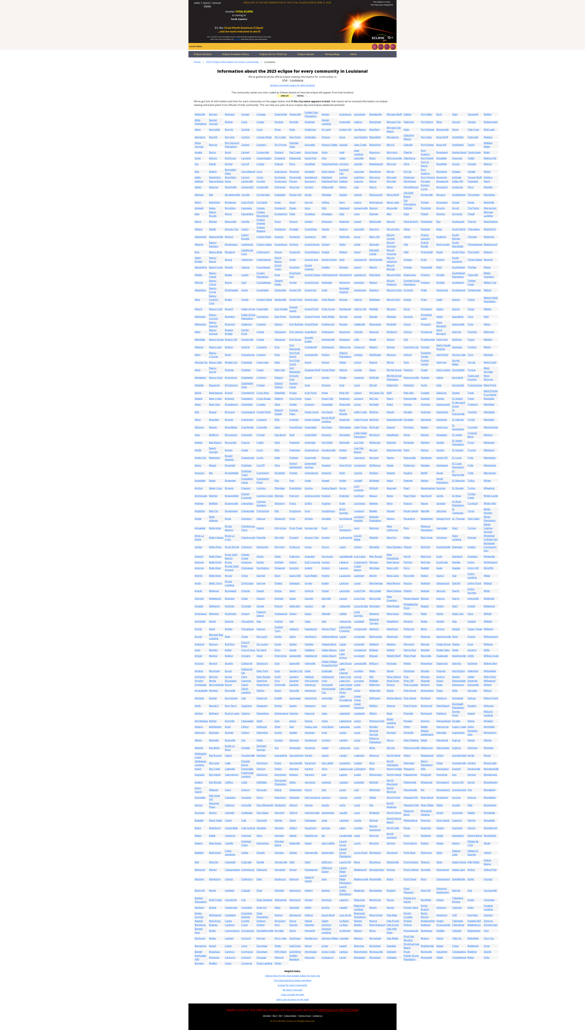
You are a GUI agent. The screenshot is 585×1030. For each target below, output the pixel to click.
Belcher (213, 495)
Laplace (343, 782)
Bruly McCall (232, 547)
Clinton (245, 732)
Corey (260, 177)
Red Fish (425, 547)
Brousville (230, 442)
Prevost (425, 282)
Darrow (261, 583)
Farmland (280, 869)
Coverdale (262, 309)
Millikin (373, 705)
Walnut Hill (490, 158)
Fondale (293, 229)
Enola (278, 644)
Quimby (425, 398)
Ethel (277, 726)
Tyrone (471, 528)
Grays (308, 398)
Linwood (359, 377)
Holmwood (328, 347)
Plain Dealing (411, 740)
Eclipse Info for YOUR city (273, 54)
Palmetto (409, 385)
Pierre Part (410, 650)
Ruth (439, 267)
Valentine (472, 671)
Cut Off (261, 465)
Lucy (356, 747)
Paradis (408, 412)
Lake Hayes (345, 684)
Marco (373, 187)
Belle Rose (215, 575)
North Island (394, 774)
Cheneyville (247, 511)
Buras (228, 671)
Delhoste (262, 726)
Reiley (424, 621)
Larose (343, 797)
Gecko (292, 721)
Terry (470, 187)
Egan (277, 427)
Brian (228, 354)
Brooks (229, 419)
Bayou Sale (215, 362)
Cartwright (247, 187)
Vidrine (471, 820)
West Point (490, 385)
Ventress (472, 747)
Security (440, 591)
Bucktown (230, 613)
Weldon (488, 339)
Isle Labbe (327, 763)
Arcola (198, 636)
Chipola (245, 591)
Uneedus (472, 556)
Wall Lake (489, 129)
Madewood (360, 869)
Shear (439, 690)
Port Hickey (427, 144)
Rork (439, 114)
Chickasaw (247, 568)
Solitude (456, 177)
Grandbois (311, 332)
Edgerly (279, 398)
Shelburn (441, 698)
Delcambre (263, 713)
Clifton (245, 726)
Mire (372, 769)
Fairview (279, 835)
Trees (470, 398)
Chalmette (247, 377)
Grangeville (311, 354)
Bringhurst (231, 385)
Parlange (409, 442)
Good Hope (311, 152)
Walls (487, 152)
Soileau (456, 171)
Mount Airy (393, 229)
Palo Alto (409, 392)
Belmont (214, 613)
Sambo (440, 398)
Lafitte (343, 613)
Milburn (373, 663)
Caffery (229, 782)
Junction (344, 164)
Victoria (471, 797)
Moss (390, 187)
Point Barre (410, 843)
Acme (198, 158)
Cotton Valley (264, 244)
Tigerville (472, 275)
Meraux (373, 562)
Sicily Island (442, 820)
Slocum (456, 122)
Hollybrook (328, 324)
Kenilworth (345, 275)
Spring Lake (459, 354)
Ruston (440, 259)
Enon (277, 650)
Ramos (425, 450)
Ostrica (408, 332)
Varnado (472, 690)
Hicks (325, 152)
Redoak (425, 591)
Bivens (213, 812)
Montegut (375, 852)
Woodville (489, 820)
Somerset (457, 187)
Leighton (359, 177)
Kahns (342, 187)
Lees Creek (360, 144)
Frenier (293, 473)
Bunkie (229, 663)
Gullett (308, 568)
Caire (228, 790)
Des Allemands (265, 805)
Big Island (214, 774)
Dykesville (280, 290)
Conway (261, 114)
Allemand (200, 316)
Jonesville (344, 122)
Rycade (440, 275)
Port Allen (426, 114)
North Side (393, 828)
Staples (456, 568)
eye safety (237, 39)
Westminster (491, 427)
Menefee (374, 547)
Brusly (228, 575)
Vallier (471, 676)
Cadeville (230, 769)
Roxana (440, 214)
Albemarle (200, 236)
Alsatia (198, 398)
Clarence (246, 680)
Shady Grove (443, 644)
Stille (454, 690)
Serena (440, 629)
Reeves (425, 598)
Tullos (471, 480)
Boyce (228, 282)
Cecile (244, 290)
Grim (307, 511)
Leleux (357, 202)
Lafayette (344, 606)
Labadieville (346, 556)
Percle (407, 556)
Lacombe (344, 591)
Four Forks (295, 398)
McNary (373, 473)
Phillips (408, 613)
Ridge (424, 740)
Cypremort (263, 473)
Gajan (292, 598)
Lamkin (343, 740)
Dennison (262, 763)
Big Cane (214, 763)
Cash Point (247, 202)
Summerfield (459, 755)
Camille (229, 843)
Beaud (212, 412)
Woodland (489, 790)
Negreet (391, 488)
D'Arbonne (263, 511)
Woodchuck (490, 774)
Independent (329, 644)
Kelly (342, 259)
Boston (229, 236)
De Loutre (262, 644)
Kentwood (345, 309)
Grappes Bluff (313, 370)
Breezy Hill (231, 339)
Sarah (439, 473)
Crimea (261, 385)
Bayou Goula (216, 339)
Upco (470, 613)
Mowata (391, 316)
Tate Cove (473, 129)
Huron (325, 547)
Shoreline (441, 774)
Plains (407, 755)
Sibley (439, 805)
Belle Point (215, 562)
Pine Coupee (411, 684)
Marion (373, 208)
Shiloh (439, 755)
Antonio (199, 568)
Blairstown (215, 843)
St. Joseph (457, 450)
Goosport (310, 181)
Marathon (375, 171)
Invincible (327, 698)
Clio (243, 740)
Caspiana (246, 208)
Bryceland (230, 591)
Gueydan (310, 556)
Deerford (262, 680)
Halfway (309, 676)
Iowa (324, 713)
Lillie (356, 339)
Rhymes (425, 676)
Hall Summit (311, 680)
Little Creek (360, 412)
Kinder (343, 377)
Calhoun (229, 805)
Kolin (342, 473)
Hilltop (325, 202)
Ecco (277, 347)
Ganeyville (295, 655)
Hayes (308, 843)
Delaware (262, 705)
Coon (260, 129)
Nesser (391, 511)
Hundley (326, 518)
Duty (277, 275)
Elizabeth (280, 473)
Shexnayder (443, 747)
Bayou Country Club (213, 299)
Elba (277, 450)
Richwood (426, 713)
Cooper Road (264, 137)
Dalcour (261, 518)
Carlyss (245, 144)
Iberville (326, 598)
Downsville (281, 114)
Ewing (278, 790)
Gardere (294, 676)
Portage (425, 181)
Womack (488, 747)
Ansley (198, 547)
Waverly (488, 259)
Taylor (471, 144)
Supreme (457, 828)
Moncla (373, 820)
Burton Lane (232, 713)
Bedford (213, 435)
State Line (457, 613)
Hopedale (327, 404)
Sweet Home (459, 862)
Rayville (425, 511)
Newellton (392, 621)
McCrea (373, 398)
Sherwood (442, 740)
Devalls (261, 852)
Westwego (490, 457)
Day (259, 621)
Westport (489, 450)
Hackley (309, 644)
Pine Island (410, 698)
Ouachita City (411, 347)
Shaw (439, 684)
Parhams (409, 427)
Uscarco (472, 650)
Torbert (472, 347)
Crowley (261, 404)
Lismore (358, 398)
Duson (278, 252)
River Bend (427, 797)
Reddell (425, 568)
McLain (373, 450)
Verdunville (473, 769)
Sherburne (442, 726)
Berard (213, 663)
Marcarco (374, 177)
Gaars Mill (295, 575)
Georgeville (295, 763)
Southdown (458, 267)
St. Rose (456, 495)
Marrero (374, 229)
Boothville (230, 187)
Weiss (487, 324)
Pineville (408, 713)
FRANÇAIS (206, 3)
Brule (228, 518)
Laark (342, 547)
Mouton (391, 309)
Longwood (360, 650)
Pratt (424, 259)
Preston (425, 275)
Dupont (279, 236)
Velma (470, 721)
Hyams (325, 575)
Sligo (455, 114)
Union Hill (473, 568)
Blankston (215, 879)
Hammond (311, 698)
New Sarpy (393, 613)
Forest (293, 282)
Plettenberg (410, 820)
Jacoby (325, 805)
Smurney (457, 158)
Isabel (325, 747)
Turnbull (472, 503)
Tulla (470, 465)
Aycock (198, 805)
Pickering (409, 629)
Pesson (408, 583)
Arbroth (199, 598)
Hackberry (311, 636)
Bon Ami (229, 137)
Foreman (294, 267)
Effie (277, 419)
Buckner (229, 606)
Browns (229, 488)
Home (207, 6)
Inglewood (328, 676)
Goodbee (310, 164)
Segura (440, 598)
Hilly (324, 208)
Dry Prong (280, 144)
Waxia (487, 267)
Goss (307, 208)
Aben (198, 129)
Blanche (213, 862)
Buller (228, 650)
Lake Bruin (345, 663)
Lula (356, 790)
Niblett (391, 650)
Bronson (230, 412)
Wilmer (488, 684)
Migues (373, 655)
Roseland (441, 171)
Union (470, 562)
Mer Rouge (375, 556)
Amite (198, 450)
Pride (424, 290)
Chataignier (248, 457)
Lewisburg (360, 275)
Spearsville (458, 324)
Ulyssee (471, 537)
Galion (293, 613)
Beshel (213, 698)
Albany (198, 229)
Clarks (244, 684)
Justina (343, 177)
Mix (371, 805)
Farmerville (281, 862)
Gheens (293, 774)
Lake (342, 650)
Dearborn (262, 663)
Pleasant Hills (411, 805)
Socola (455, 164)
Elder (277, 457)
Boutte (229, 267)
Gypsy (308, 613)
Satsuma (441, 511)
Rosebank (442, 152)
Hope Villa (327, 398)
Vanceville (473, 684)
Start (455, 606)
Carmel (245, 152)
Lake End (344, 680)
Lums (357, 805)
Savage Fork (443, 518)
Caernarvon (231, 774)
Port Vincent (428, 177)
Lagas (342, 644)
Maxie (372, 339)
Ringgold (426, 774)
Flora (292, 164)
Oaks (406, 129)
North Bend (393, 755)
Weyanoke (490, 473)
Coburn (245, 790)
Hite (324, 236)
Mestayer (374, 606)
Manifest (374, 129)
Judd (341, 152)
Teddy (470, 158)
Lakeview (344, 726)
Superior (457, 820)
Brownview (231, 511)
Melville (373, 537)
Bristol (228, 392)
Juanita (343, 144)
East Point (280, 316)
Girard (292, 869)
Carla (244, 122)
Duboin (279, 164)
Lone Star (359, 598)
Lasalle (343, 812)
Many (372, 158)
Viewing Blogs (332, 54)
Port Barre (427, 122)
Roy (438, 221)
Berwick (213, 690)
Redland (425, 583)
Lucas (357, 732)
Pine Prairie (410, 705)
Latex (342, 828)
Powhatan (426, 221)
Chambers (247, 398)
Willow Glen (490, 663)
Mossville (392, 208)
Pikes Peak (410, 655)
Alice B (198, 309)
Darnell (261, 575)
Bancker (199, 879)
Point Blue (409, 852)
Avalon (198, 782)
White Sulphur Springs (488, 528)
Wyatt (487, 843)
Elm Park (280, 547)
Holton (326, 354)
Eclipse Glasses (306, 54)
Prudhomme (428, 339)
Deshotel (262, 820)
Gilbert (293, 828)
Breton (229, 347)
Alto (197, 412)
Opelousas (410, 275)
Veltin (470, 726)
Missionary (375, 774)
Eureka (279, 740)
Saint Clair (442, 339)
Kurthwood (345, 518)
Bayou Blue (215, 252)
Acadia (198, 152)
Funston (294, 568)
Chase (244, 450)
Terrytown (473, 194)
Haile (307, 671)
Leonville (359, 229)
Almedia (199, 385)
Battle (212, 229)
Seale (439, 568)
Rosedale (441, 158)
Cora (259, 171)
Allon (197, 354)
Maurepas (375, 324)
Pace (406, 362)
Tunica (471, 488)
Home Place (328, 370)
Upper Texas (474, 629)
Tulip (470, 457)
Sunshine (457, 812)
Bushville (230, 740)
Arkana (199, 671)
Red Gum (426, 556)
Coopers (261, 144)
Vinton (471, 869)
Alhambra (200, 290)
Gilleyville (294, 843)
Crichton (261, 377)
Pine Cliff (409, 680)
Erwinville (280, 684)
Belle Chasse (216, 537)
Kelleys (343, 252)
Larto (342, 805)
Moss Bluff (393, 194)
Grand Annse (312, 244)
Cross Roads (264, 398)
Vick (469, 790)
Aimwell (199, 208)
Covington (262, 316)
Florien (293, 181)
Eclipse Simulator (203, 54)
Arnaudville (201, 690)
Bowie (228, 275)
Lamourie (344, 747)
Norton (391, 843)
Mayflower (375, 354)
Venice (471, 740)
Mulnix (390, 339)
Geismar (294, 740)
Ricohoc (425, 721)
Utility (470, 655)
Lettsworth (360, 259)
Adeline (199, 181)
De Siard (261, 650)
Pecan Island (411, 511)
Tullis (470, 473)
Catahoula (247, 244)
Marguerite (375, 194)
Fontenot (294, 236)
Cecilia (244, 299)
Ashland (199, 698)
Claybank (246, 705)
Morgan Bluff (394, 114)
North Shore (394, 812)
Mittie (372, 797)
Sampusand (443, 404)
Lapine (343, 774)
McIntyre (374, 435)
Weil (486, 316)
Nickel (390, 671)
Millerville (374, 690)
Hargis (308, 755)
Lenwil (357, 221)
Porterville (427, 194)
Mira (372, 763)
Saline (439, 377)
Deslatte (261, 828)
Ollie (406, 252)
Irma (324, 732)
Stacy (455, 528)
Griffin (308, 503)
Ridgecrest (427, 747)
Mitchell (373, 782)
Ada (197, 171)
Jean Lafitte (328, 843)
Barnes (213, 114)
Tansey (471, 122)
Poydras (425, 229)
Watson (488, 252)
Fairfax (278, 820)
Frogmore (295, 511)
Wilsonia (488, 705)
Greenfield (310, 435)
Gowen (309, 221)
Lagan (342, 636)
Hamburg (310, 684)
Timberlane (474, 290)
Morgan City (394, 122)
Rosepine (441, 177)
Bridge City (231, 362)
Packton (408, 370)
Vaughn (471, 705)
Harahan (310, 732)
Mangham (375, 122)
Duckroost (281, 181)
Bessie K (214, 705)
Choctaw (246, 606)
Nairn (390, 398)
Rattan (424, 480)
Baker (198, 835)
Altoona (199, 427)
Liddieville (359, 324)
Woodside (489, 812)
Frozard (293, 537)
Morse (390, 171)
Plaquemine (410, 774)
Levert (357, 267)
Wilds (487, 591)
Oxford (407, 354)
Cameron (230, 835)
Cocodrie (246, 797)
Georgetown (296, 755)
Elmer (278, 556)
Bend (212, 629)
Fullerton (294, 556)
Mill (371, 676)
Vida (469, 805)
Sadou (439, 309)
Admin (353, 54)
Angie (198, 518)
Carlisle (245, 129)
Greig (308, 480)
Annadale (200, 528)
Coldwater (247, 812)
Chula (244, 636)
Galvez (293, 644)
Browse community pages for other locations (292, 85)
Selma (439, 613)
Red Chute (427, 537)
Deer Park (262, 671)
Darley (260, 562)
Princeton (426, 309)
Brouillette (231, 427)
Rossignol (442, 187)
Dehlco (260, 690)
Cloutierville (248, 755)
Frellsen (293, 457)
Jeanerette (328, 852)
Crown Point (264, 412)
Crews (260, 370)
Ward (487, 181)
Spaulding (457, 316)
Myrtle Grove (394, 370)
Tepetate (472, 181)
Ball (197, 862)
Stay (454, 621)
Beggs (212, 465)
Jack (324, 790)
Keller (342, 244)
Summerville (459, 763)
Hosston (326, 435)
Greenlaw (310, 442)
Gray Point (311, 392)
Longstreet (360, 629)
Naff (389, 392)
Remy (424, 629)
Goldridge (310, 137)
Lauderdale (345, 835)
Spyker (456, 392)
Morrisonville (394, 158)
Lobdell (358, 480)
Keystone (344, 332)
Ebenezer (280, 339)
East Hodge (281, 309)
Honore (326, 385)
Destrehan (263, 843)
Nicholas (392, 663)
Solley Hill (457, 181)
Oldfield (408, 208)
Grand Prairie (312, 316)
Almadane (200, 377)
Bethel (212, 721)
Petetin (408, 591)
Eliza (277, 465)
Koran (342, 488)
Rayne (424, 503)
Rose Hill (441, 144)
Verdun (471, 763)
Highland (327, 177)
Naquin (391, 427)
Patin (407, 450)
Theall (471, 214)
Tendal (471, 171)
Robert (425, 843)
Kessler (343, 324)
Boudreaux (231, 244)
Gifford (293, 812)
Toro (470, 354)
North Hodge (394, 769)
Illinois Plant (329, 629)
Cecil (243, 282)
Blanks (213, 869)
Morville (391, 181)
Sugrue (456, 740)
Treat (470, 392)
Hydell (325, 583)
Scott (439, 556)
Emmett (279, 598)
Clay (243, 698)
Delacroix (262, 698)
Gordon (309, 187)
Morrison (392, 152)
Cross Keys (263, 392)
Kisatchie (344, 419)
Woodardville (491, 769)
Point (407, 835)
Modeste (374, 812)
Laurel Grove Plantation (345, 852)
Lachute (343, 583)
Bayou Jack (215, 347)
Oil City (407, 171)
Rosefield (441, 164)
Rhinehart (426, 663)
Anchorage (201, 495)
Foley (292, 214)
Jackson (326, 797)
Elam (277, 442)
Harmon (309, 774)
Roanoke (426, 828)
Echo (277, 354)
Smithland (457, 144)
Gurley (308, 583)
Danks (260, 528)
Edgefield (280, 392)
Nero (390, 503)
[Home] (375, 46)
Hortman (327, 427)
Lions (357, 385)
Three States (474, 259)
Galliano (294, 629)
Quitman (426, 412)
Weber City (490, 282)
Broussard (231, 435)
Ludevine (359, 755)
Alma (197, 370)
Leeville (358, 164)
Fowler (293, 404)
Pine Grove (410, 690)
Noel (389, 713)
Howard (326, 465)
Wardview (489, 194)
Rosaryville (442, 129)
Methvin (374, 629)
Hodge (325, 252)
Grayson (309, 404)
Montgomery (376, 869)
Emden (278, 583)
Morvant (392, 177)
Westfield (489, 404)
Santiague (442, 465)
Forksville (294, 316)
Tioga (470, 309)
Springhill (457, 377)
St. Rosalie (458, 488)
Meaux (373, 495)
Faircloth (279, 812)
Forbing (293, 244)
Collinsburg (247, 869)
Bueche (229, 621)
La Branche (345, 537)
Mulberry (392, 332)
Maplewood (376, 164)
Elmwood (280, 568)
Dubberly (280, 158)
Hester (325, 114)
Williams (488, 629)
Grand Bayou (312, 252)
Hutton (326, 568)
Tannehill (472, 114)
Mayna (373, 362)
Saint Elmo (442, 354)
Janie (324, 820)
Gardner (294, 680)
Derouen (262, 790)
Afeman (199, 194)
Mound (391, 221)
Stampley (457, 547)
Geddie (293, 732)
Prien (424, 299)
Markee (373, 214)
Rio (422, 790)
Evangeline (281, 755)
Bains (198, 828)
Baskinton (215, 177)
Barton (213, 158)
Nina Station (394, 676)
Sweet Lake (458, 869)
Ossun (407, 324)
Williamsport (491, 636)
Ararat (198, 591)
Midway (373, 650)
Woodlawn (490, 797)
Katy (341, 214)
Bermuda (214, 671)
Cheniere (246, 518)
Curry (260, 450)
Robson (425, 862)
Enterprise (281, 655)
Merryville (375, 598)
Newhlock (392, 629)
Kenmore (344, 282)
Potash (425, 202)
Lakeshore (345, 721)
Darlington (263, 568)
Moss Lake (393, 202)
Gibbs (292, 782)
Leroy (357, 236)
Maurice (374, 332)
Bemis (212, 621)
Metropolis (375, 636)
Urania (471, 636)
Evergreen (280, 774)
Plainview (409, 763)
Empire (279, 606)
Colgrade (246, 862)
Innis (324, 680)
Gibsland (294, 797)
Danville (261, 537)
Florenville (295, 177)
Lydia (357, 835)
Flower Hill (295, 194)
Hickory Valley (330, 144)
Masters (374, 290)
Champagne (248, 412)
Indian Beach (329, 655)
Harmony (310, 782)
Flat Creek (295, 152)
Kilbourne (345, 347)
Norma (391, 747)
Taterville (472, 137)
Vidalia (471, 812)
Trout (470, 442)
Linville (358, 370)
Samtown (441, 419)
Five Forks (295, 137)
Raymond (426, 495)
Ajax (197, 214)
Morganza (393, 137)
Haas (307, 621)
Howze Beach (329, 488)
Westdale (489, 398)
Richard (425, 684)
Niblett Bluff (394, 655)
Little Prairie (361, 419)
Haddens (310, 650)
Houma (326, 457)
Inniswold (327, 684)
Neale (390, 465)
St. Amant (457, 398)
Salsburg (441, 392)
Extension (280, 797)
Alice (197, 299)
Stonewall (457, 698)
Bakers (199, 843)
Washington (491, 221)
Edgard (279, 377)
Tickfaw (471, 267)
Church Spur (248, 650)
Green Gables (312, 419)
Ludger (358, 763)
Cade (227, 763)
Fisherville (295, 114)
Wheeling (489, 488)
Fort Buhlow (296, 324)
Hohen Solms (329, 259)
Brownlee (230, 480)
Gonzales (310, 144)
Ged (291, 726)
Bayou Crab (215, 309)
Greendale (310, 427)
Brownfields (231, 473)
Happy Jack (311, 726)
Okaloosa (409, 177)
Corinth (261, 181)
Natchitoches (394, 450)
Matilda (373, 309)
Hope (325, 392)
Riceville (425, 680)
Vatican (471, 698)
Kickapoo (344, 339)
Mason (373, 282)
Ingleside (327, 671)
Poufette (426, 208)
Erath (278, 676)
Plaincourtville (412, 747)
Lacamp (343, 568)
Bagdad (199, 820)
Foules (293, 392)
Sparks (456, 299)
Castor (245, 229)
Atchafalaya (201, 721)
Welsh (487, 347)
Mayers (373, 347)
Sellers (440, 606)
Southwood (458, 290)
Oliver (407, 229)
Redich (424, 575)
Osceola (408, 316)
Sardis (439, 495)
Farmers (279, 852)
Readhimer (427, 518)
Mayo (372, 370)
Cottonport (263, 252)
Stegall (456, 629)
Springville (458, 385)
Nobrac (391, 705)
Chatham (246, 465)
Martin (373, 267)
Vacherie (472, 663)
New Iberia (393, 562)
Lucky (357, 740)
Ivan (324, 774)
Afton (198, 202)
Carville (245, 194)
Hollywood (328, 332)
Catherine (246, 259)
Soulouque (458, 221)
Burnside (230, 690)
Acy (197, 164)
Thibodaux (473, 229)
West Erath (490, 362)
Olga (406, 214)
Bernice (213, 676)
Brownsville (231, 503)
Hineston (327, 221)
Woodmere (490, 805)
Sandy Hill (441, 457)
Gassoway (295, 698)
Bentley (213, 650)
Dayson (261, 629)
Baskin (213, 171)
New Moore (393, 583)
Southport (458, 282)
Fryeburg (294, 547)
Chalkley (246, 370)
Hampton (310, 705)
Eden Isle (280, 370)
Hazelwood (311, 869)
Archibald (200, 621)
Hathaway (310, 820)
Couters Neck (264, 299)
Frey (291, 480)
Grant (308, 362)
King (341, 385)
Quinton (425, 404)
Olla (406, 244)
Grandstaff (311, 347)
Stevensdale (459, 680)
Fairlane (279, 828)
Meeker (373, 503)
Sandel (440, 442)
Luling (357, 797)
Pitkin (407, 726)
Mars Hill (374, 236)
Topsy (471, 339)
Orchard (408, 290)
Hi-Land (326, 129)
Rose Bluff (442, 137)
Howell (325, 480)
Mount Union (394, 290)
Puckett (425, 347)
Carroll (245, 164)
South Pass (458, 252)
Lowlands (359, 713)
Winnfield (489, 726)
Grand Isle (310, 290)
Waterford (490, 229)
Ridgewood (427, 755)
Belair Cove (215, 488)
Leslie (357, 244)
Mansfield (374, 137)
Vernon (471, 774)
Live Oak (359, 442)
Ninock (391, 684)
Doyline (279, 122)
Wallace (488, 137)
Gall (291, 621)
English (279, 621)
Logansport (360, 562)
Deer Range (263, 676)
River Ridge (427, 805)
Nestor (391, 518)
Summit (456, 769)
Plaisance (409, 769)
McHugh (374, 427)
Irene (325, 721)
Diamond (262, 869)
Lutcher (358, 828)
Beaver (213, 427)
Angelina (200, 511)
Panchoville (410, 398)
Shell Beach (442, 705)
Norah (390, 726)
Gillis (292, 862)
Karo (342, 202)
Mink (372, 747)
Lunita (357, 820)
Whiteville (489, 556)
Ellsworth (280, 518)
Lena (357, 214)
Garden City (296, 671)
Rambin (425, 442)
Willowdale (490, 671)
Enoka (278, 636)
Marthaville (375, 259)
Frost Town (295, 528)
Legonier (359, 171)
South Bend (458, 229)
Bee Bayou (215, 442)
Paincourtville (411, 377)
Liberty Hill (360, 309)
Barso (212, 152)
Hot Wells (327, 442)
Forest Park (296, 299)
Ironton (326, 740)
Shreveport (442, 782)
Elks (277, 480)
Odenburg (409, 158)
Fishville (293, 122)
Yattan (487, 852)
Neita (390, 495)
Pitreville (408, 732)
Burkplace (230, 680)
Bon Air (229, 129)
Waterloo (489, 236)
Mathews (374, 299)
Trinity (471, 419)
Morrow (391, 164)
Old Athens (410, 181)
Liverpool (359, 457)
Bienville (214, 740)
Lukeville (359, 782)
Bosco (228, 214)
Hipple (325, 229)
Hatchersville (312, 812)
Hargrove (310, 763)
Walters (488, 177)
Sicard (439, 812)
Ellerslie (279, 495)
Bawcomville (216, 236)
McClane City (376, 392)
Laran (342, 790)
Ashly (198, 705)
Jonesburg (345, 114)
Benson (213, 644)
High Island (328, 171)
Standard (457, 556)
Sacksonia (442, 290)
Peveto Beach (411, 598)
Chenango (247, 503)
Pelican (408, 547)
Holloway (327, 282)
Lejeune (358, 181)
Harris (308, 790)
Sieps (439, 852)
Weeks (487, 309)
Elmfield (279, 562)
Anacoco (199, 473)
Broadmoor (231, 404)
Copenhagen (264, 158)
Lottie (357, 684)
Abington (200, 137)
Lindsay (358, 354)
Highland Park (330, 181)
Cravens (261, 324)
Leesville (359, 158)
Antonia (199, 562)
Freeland (294, 442)
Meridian (374, 568)
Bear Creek (215, 398)
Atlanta (199, 747)
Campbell (230, 862)
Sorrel (455, 208)
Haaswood (311, 629)
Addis (198, 177)
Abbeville (200, 114)
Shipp (439, 763)
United (471, 606)
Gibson (293, 805)
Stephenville (459, 655)
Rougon (440, 194)
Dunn (278, 221)
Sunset (456, 805)
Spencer (456, 332)
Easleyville (280, 299)
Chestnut (246, 547)
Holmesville (328, 339)
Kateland (344, 208)
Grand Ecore (312, 282)
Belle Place (215, 556)
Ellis (277, 511)
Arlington (200, 676)
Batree (213, 221)
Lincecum (359, 347)
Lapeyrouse (346, 769)
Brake (228, 299)
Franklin (294, 419)
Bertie (212, 680)
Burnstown (231, 698)
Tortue (471, 370)
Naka (390, 404)
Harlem (309, 769)
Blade (212, 835)
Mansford (375, 144)
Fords (292, 259)
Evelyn (278, 769)
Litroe (357, 404)
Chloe (244, 598)
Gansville (294, 663)
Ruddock (441, 236)
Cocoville (246, 805)
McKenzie (374, 442)
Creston (261, 354)
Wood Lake (490, 763)
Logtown (359, 575)
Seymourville (443, 636)
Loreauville (360, 663)
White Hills (490, 503)
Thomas (472, 236)
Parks (407, 435)
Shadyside (442, 655)
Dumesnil (280, 208)
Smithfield (457, 137)
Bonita (228, 164)
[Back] (393, 46)
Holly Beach (328, 299)
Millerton (374, 684)
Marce (372, 181)
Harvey (309, 805)
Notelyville (393, 862)
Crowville (262, 427)
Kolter (342, 480)
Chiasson (246, 562)
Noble (390, 690)
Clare (244, 676)
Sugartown (458, 732)
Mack (357, 862)
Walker (488, 114)
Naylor (390, 457)
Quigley (425, 392)
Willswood (489, 680)
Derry (260, 797)
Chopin (245, 613)
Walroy (488, 164)
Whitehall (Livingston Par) (490, 547)
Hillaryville (327, 187)
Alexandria (201, 267)
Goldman (310, 122)
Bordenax (230, 202)
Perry (407, 568)
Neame (391, 473)
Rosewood (442, 181)
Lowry (357, 721)
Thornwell (473, 252)
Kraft (342, 503)
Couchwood (263, 267)
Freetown (294, 450)
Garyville (294, 690)
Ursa (470, 644)
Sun (454, 774)
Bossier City (231, 229)
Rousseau (442, 202)
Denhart (261, 755)
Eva (276, 747)
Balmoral (200, 869)
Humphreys (328, 511)
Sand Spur (442, 427)
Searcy (440, 575)
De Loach (262, 636)
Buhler (229, 629)
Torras (471, 362)
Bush (228, 726)
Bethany (214, 713)
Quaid (424, 370)
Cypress (261, 488)
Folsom (293, 221)
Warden (488, 187)
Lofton (358, 547)
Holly (324, 290)
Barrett (213, 137)
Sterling (456, 663)
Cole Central (248, 828)
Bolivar (229, 122)
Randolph (426, 457)
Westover (489, 442)
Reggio (425, 606)
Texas (470, 202)
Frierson (294, 495)
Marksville (375, 221)
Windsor (488, 721)
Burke (228, 676)
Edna (277, 404)
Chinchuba (247, 583)
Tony (470, 324)
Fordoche (294, 252)
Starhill (456, 583)
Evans (278, 763)
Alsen (198, 404)
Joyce (342, 137)
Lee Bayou (360, 129)
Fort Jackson (296, 332)
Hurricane (327, 556)
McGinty (374, 419)
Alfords (199, 282)
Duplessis (280, 229)
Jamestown (328, 812)
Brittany (229, 398)
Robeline (426, 835)
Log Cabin (359, 556)
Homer (326, 377)
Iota (324, 705)
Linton (357, 362)
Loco (356, 528)
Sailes (439, 316)
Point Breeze (411, 862)
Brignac (229, 370)
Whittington (491, 562)
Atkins (198, 740)
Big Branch (215, 755)
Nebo (390, 480)
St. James (457, 435)
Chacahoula (248, 354)
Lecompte (359, 114)
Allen (197, 332)
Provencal (426, 332)
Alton (198, 419)
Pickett (407, 636)
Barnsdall (214, 129)
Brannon (230, 324)
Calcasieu (230, 797)
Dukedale (280, 194)
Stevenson (458, 684)
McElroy (373, 412)
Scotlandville (443, 547)
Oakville (408, 144)
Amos (198, 465)
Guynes (309, 598)
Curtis (260, 457)
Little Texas (360, 427)
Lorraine (359, 680)
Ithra (324, 769)
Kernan (343, 316)
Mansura (374, 152)
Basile (212, 164)
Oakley (407, 114)
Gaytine (293, 713)
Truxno (471, 450)
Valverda (472, 680)
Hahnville (310, 663)
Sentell (440, 621)
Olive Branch (411, 221)
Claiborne (246, 663)
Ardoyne (199, 644)
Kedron (343, 229)
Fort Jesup (295, 339)
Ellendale (280, 488)
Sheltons (441, 713)
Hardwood (311, 740)
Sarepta (440, 503)
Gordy (308, 194)
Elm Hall (279, 537)
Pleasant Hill (411, 797)
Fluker (292, 208)
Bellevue (214, 591)
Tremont (472, 404)
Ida (323, 606)
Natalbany (393, 435)
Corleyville (262, 187)
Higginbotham (330, 164)
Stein (455, 636)
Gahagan (294, 583)
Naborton (392, 385)
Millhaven (374, 698)
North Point (393, 797)
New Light (392, 568)
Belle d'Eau (215, 547)
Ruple (439, 252)
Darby (260, 556)
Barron (213, 144)
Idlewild (326, 613)
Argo (197, 650)
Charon (245, 442)
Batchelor (214, 202)
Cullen (260, 442)
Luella (357, 774)
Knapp (343, 450)
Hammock (310, 690)
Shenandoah (443, 721)
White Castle (491, 495)
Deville (260, 862)
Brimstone (231, 377)
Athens (199, 726)
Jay (323, 835)
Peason (408, 503)
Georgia (293, 769)
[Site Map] (387, 46)
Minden (373, 726)
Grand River (311, 324)
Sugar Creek (459, 726)
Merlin (373, 575)
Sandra (440, 450)
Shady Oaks (443, 650)
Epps (277, 671)
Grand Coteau (313, 275)
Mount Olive (394, 275)
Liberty (358, 299)
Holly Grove (328, 309)
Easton (278, 324)
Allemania (200, 324)
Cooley (260, 122)
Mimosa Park (376, 721)
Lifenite (358, 332)
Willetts (488, 621)
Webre (487, 290)
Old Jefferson (411, 187)
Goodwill (309, 171)
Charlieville (247, 427)
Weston (488, 435)
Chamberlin (247, 392)
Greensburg (312, 450)
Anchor (199, 488)
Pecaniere (409, 518)
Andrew (199, 503)
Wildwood (489, 606)
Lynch (357, 843)
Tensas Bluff (474, 177)
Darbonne (262, 547)
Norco (390, 740)
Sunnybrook (459, 790)
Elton (277, 575)
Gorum (309, 202)
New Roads (393, 606)
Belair (212, 480)
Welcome (489, 332)
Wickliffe (488, 568)
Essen (278, 690)
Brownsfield (231, 495)
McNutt (373, 488)
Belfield (213, 503)
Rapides (425, 465)
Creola (260, 332)
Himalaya (327, 214)
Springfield (458, 370)
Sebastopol (442, 583)
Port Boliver (427, 129)
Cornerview (263, 194)
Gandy (292, 650)
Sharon (440, 676)
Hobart (326, 244)
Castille (245, 221)
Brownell (230, 465)
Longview (359, 636)
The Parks (473, 208)
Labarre (343, 562)
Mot (389, 214)
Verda (470, 755)
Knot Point (345, 465)
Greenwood (311, 473)
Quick (424, 385)
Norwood (392, 852)
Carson (245, 177)
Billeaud (213, 790)
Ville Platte (473, 862)
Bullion (229, 655)
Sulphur (456, 747)
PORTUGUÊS (216, 3)
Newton (391, 644)
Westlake (489, 419)
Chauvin (245, 488)
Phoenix (408, 621)
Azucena (199, 812)
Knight (343, 457)
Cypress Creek (265, 495)
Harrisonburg (313, 797)
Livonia (358, 473)
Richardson (427, 690)
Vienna (471, 828)
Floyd (292, 202)
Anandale (200, 480)
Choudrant (247, 621)
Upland (471, 621)
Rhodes (425, 671)
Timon (471, 299)
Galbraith (294, 606)
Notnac (391, 869)
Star (454, 575)
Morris (390, 144)
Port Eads (426, 137)
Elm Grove (280, 528)
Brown (228, 450)
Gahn (292, 591)
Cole (243, 820)
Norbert (391, 732)
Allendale (200, 339)
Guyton (309, 606)
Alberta (199, 244)
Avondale (200, 797)
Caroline (246, 158)
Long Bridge (361, 606)
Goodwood (311, 177)
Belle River (215, 568)
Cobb (244, 782)
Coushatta (262, 290)
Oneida (408, 267)
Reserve (425, 636)
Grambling (311, 229)
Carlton (245, 137)
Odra (406, 164)
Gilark (292, 820)
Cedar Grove (248, 309)
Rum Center (443, 244)
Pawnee (408, 480)
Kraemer (344, 495)
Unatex (471, 547)
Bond (228, 152)
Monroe (374, 835)
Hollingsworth (330, 275)
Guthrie (309, 591)
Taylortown (474, 152)
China (244, 575)
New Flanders (394, 547)
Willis (487, 650)
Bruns (228, 562)
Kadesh (343, 181)
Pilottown (409, 671)
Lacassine (344, 575)
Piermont (409, 644)
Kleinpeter (345, 427)
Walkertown (491, 122)
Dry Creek (280, 137)
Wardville (489, 202)
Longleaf (359, 621)
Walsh (487, 171)
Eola (277, 663)
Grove (308, 547)
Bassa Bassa (216, 181)
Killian (342, 362)
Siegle (439, 835)
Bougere (230, 252)
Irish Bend (327, 726)
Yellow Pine (490, 869)
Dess (259, 835)
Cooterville (263, 152)
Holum (325, 362)
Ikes (324, 621)
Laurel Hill (345, 862)
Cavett (244, 275)
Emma (278, 591)
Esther (278, 705)
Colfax (244, 852)
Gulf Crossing (312, 562)
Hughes (326, 503)
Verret (471, 782)
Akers (198, 221)
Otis (406, 339)
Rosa (439, 122)
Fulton (293, 562)
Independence (330, 636)
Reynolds (426, 655)
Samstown (442, 412)
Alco (197, 252)
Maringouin (376, 202)
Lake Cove (345, 676)
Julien (342, 158)
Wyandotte (490, 835)
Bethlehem (215, 726)
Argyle (198, 655)
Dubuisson (281, 171)
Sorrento (457, 214)
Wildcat (488, 583)
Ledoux (358, 122)
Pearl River (410, 495)
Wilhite (488, 613)
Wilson (487, 690)
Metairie (374, 613)
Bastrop (213, 187)
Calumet (229, 812)
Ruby (439, 229)
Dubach (279, 152)
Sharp (439, 680)
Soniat (455, 202)
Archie (198, 629)
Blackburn (215, 828)
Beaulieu (214, 419)
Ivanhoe (326, 782)
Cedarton (246, 324)
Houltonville (328, 450)
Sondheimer (459, 194)
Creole (260, 339)
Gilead (292, 835)
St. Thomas (458, 518)
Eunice (278, 732)
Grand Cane (311, 259)
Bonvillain (230, 177)
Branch (229, 309)
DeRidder (262, 782)
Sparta (456, 309)
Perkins (408, 562)
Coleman (246, 835)
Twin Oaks (473, 518)
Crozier (261, 435)
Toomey (472, 332)
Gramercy (310, 236)
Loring (358, 676)
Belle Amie (215, 528)
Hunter (326, 537)
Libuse (358, 316)
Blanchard (215, 852)
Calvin (228, 820)
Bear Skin (214, 404)
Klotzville (344, 442)
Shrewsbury (443, 790)
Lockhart (359, 495)
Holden (326, 267)
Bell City (213, 511)
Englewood (281, 613)
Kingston (344, 398)
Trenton (472, 412)
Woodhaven (490, 782)
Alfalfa (198, 275)
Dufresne (280, 187)
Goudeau (310, 214)
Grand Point (311, 309)
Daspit (260, 591)
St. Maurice (458, 480)
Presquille (426, 267)
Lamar (343, 732)
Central (245, 347)
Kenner (343, 299)
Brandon (230, 316)
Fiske (292, 129)
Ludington (360, 769)
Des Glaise (262, 812)
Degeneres (263, 684)
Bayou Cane (216, 267)
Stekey (456, 644)
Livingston (360, 465)
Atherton (200, 732)
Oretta (407, 299)
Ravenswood (428, 488)
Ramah (425, 435)
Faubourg (280, 879)
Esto (277, 721)
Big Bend (214, 747)
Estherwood (281, 713)
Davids (260, 606)
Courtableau (264, 282)
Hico (324, 158)
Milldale (373, 680)
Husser (326, 562)
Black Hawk (215, 820)
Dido (259, 879)
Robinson (426, 852)
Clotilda (245, 747)
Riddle (424, 726)
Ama (197, 435)
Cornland (262, 202)
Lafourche (345, 621)
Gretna (309, 488)
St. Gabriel (458, 419)
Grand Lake (311, 299)
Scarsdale (441, 528)
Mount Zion (393, 299)
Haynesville (311, 852)
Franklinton (296, 427)
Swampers (458, 835)
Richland (425, 698)
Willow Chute (491, 655)
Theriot (471, 221)
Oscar (407, 309)
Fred (291, 435)
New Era (391, 537)
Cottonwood (264, 259)
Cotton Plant (264, 236)
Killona (343, 370)
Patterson (409, 465)
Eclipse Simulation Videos (235, 54)
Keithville (344, 236)
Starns (455, 598)
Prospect (426, 324)
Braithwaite (231, 290)
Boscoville (230, 221)
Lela (356, 187)
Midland (373, 644)
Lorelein (358, 671)
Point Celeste (411, 869)
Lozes (357, 726)
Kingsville (344, 404)
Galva (292, 636)
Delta (260, 740)
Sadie (439, 299)
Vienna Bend (474, 835)
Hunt (324, 528)
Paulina (408, 473)
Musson (391, 354)
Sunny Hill (457, 782)
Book (228, 181)
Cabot (228, 755)
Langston (344, 763)
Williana (488, 644)
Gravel (308, 377)
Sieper (440, 843)
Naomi (390, 412)
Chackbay (246, 362)
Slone (455, 129)
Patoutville (410, 457)
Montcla (374, 843)
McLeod (373, 457)
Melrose (374, 528)
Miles (372, 671)
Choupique (247, 629)
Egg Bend (280, 435)
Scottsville (442, 562)
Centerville (247, 339)
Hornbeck (327, 412)
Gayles (293, 705)
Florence (294, 171)
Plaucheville (410, 790)
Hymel (325, 591)
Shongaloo (442, 769)
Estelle (278, 698)
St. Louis (457, 457)
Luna (357, 812)
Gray (307, 385)
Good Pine (310, 158)
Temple (471, 164)
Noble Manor (394, 698)
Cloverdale (247, 769)
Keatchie (344, 221)
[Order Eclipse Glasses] (381, 46)
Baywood (214, 385)
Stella (455, 650)
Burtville (229, 721)
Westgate (489, 412)
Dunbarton (281, 214)
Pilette (407, 663)
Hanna (308, 721)
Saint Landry (443, 370)
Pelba (407, 537)
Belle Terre (215, 583)
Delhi (259, 721)
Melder (373, 511)
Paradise (408, 419)
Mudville (391, 324)
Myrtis (390, 362)
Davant (261, 598)
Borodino (230, 208)
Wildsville (489, 598)
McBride (374, 377)
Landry (343, 755)
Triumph (472, 427)
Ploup (407, 828)
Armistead (200, 684)
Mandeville (375, 114)
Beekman (214, 457)
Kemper (343, 267)
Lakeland (344, 713)
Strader (456, 721)
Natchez (391, 442)
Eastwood (280, 332)
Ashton (199, 713)
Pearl (407, 488)
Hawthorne (311, 835)
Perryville (409, 575)
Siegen (440, 828)
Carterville (247, 181)
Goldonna (310, 129)
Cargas (245, 114)
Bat (211, 194)
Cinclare (245, 655)
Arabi (198, 583)
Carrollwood (248, 171)
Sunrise (456, 797)
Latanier (344, 820)
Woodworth (490, 828)
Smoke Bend (459, 152)
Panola (407, 404)
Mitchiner (374, 790)
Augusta (199, 774)
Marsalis (374, 244)
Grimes (309, 518)
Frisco (292, 503)
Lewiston (359, 282)
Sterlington (458, 671)
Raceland (426, 419)
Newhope (392, 636)
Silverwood (442, 869)
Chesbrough (248, 537)
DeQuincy (262, 774)
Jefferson (327, 862)
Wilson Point (491, 698)
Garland (293, 684)
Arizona (199, 663)
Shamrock (442, 663)
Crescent (262, 347)
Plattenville (410, 782)
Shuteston (442, 797)
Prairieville (427, 252)
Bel (211, 473)
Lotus (357, 690)
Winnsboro (490, 732)
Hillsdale (326, 194)
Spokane (457, 347)
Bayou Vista (216, 377)
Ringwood (426, 782)
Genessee (294, 747)
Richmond (426, 705)
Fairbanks (280, 805)
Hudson (326, 495)
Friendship (295, 488)
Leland (358, 194)
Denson (261, 769)
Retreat (425, 644)
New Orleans (394, 591)
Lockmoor (359, 503)
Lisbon (358, 392)
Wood (487, 755)
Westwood (490, 465)
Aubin (198, 769)
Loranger (359, 655)
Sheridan (441, 732)
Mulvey (391, 347)
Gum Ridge (311, 575)
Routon (440, 208)
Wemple (488, 354)
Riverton (426, 820)
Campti (229, 879)
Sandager (441, 435)
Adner (198, 187)
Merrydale (375, 591)
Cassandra (247, 214)
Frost (292, 518)
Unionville (473, 598)
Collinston (247, 879)
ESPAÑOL (197, 3)
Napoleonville (394, 419)
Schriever (441, 537)
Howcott (326, 473)
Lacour (343, 598)
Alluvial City (201, 362)
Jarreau (326, 828)
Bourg (228, 259)
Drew (278, 129)
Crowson (262, 419)
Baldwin (199, 852)
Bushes (229, 732)
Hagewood (311, 655)
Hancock (309, 713)
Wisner (488, 740)
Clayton (245, 713)
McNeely (374, 480)
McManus (375, 465)
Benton (213, 655)
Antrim (198, 575)
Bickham (214, 732)
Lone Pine (359, 591)
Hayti (308, 862)
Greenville (310, 457)
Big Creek (214, 769)
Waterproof (490, 244)
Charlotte (246, 435)
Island (325, 755)
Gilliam (293, 852)
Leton (357, 252)
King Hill (344, 392)
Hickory (326, 137)
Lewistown (360, 290)
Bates (212, 208)
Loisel (357, 583)
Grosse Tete (312, 537)
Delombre (262, 732)
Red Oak (425, 562)
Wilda (487, 575)
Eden (277, 362)
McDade (374, 404)
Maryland (374, 275)
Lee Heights (361, 137)
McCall (373, 385)
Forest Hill (295, 290)
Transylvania (474, 385)
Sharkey (441, 671)
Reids (424, 613)
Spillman (457, 339)
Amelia (198, 442)
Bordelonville (232, 194)
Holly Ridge (328, 316)
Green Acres (312, 412)
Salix (438, 385)
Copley (260, 164)
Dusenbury (281, 244)
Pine (406, 676)
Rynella (440, 282)
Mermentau (376, 583)
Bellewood (215, 598)
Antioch (199, 556)
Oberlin (408, 152)
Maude (373, 316)
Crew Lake (262, 362)
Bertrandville (216, 684)
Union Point (474, 583)
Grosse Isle (311, 528)
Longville (359, 644)
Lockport (359, 511)
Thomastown (475, 244)
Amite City (200, 457)
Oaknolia (409, 122)
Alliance (199, 347)
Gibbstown (295, 790)
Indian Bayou (329, 650)
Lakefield (344, 705)
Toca (470, 316)
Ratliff (424, 473)
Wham (487, 480)
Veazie (471, 713)
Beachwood (215, 392)
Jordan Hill (345, 129)
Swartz (456, 843)
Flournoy (294, 187)
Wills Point (490, 676)
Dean (260, 655)
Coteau (261, 208)
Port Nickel (427, 158)
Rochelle (425, 869)
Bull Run (229, 644)
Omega (408, 259)
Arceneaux (201, 613)
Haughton (310, 828)
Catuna (245, 267)
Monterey (375, 862)
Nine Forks (393, 680)
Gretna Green (312, 495)
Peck (406, 528)
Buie (227, 636)
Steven (456, 676)
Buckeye (229, 598)
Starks (455, 591)
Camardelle (231, 828)
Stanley (456, 562)
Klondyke (344, 435)
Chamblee (247, 404)
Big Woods (215, 782)
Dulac (278, 202)
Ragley (424, 427)
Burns (228, 684)
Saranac (440, 488)
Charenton (247, 419)
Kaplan (343, 194)
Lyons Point (360, 852)
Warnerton (490, 208)
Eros (277, 680)
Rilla (423, 769)
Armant (199, 680)
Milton (373, 713)
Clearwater (247, 721)
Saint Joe (441, 362)
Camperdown (232, 869)
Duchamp (280, 177)
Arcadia (199, 606)
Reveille (425, 650)
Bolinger (230, 114)
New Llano (393, 575)
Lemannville (361, 208)
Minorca (374, 755)
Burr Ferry (231, 705)
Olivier (407, 236)
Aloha (198, 392)
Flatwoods (295, 158)
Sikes (439, 862)
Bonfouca (230, 158)
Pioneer (408, 721)
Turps (470, 511)
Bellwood (214, 606)
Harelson (310, 747)
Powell (424, 214)
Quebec (425, 377)
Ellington (280, 503)
